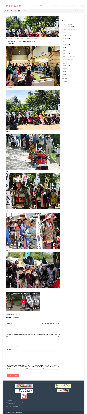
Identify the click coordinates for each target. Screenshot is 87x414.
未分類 (63, 81)
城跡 (64, 71)
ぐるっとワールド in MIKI (68, 26)
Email (26, 368)
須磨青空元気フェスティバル (68, 56)
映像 (64, 47)
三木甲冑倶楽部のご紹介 (44, 6)
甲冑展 (64, 50)
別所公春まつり (35, 38)
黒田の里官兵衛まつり (67, 59)
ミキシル (65, 32)
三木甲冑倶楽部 (12, 5)
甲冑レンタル (54, 6)
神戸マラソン (65, 53)
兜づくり (65, 41)
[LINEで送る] (16, 317)
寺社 (64, 74)
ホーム (35, 6)
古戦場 (64, 68)
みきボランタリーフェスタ (68, 29)
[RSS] (83, 1)
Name (8, 368)
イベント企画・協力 (64, 6)
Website (45, 368)
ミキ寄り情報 (74, 6)
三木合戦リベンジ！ (67, 35)
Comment (9, 349)
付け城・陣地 (65, 65)
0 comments (42, 38)
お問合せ (82, 6)
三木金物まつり (66, 38)
